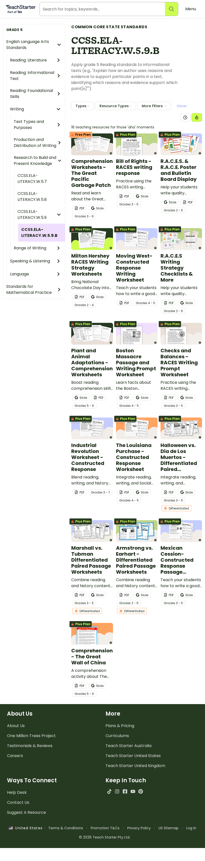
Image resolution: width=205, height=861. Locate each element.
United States (27, 828)
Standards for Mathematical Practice (29, 289)
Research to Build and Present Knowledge (35, 160)
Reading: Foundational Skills (31, 93)
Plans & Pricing (120, 726)
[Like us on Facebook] (125, 791)
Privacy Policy (139, 828)
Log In (191, 828)
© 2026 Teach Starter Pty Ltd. (104, 837)
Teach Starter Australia (129, 746)
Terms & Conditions (65, 828)
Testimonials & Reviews (29, 746)
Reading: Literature (28, 60)
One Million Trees (31, 736)
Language (19, 274)
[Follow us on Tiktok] (109, 791)
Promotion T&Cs (105, 828)
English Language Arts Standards (27, 44)
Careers (15, 756)
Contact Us (18, 802)
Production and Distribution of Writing (35, 142)
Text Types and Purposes (29, 124)
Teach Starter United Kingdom (135, 766)
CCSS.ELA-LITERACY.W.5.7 (32, 178)
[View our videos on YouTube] (133, 791)
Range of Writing (30, 248)
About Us (16, 726)
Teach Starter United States (133, 756)
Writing (17, 109)
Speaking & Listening (30, 261)
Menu (190, 9)
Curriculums (117, 736)
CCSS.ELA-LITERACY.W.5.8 (32, 196)
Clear (181, 105)
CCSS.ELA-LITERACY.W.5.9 (32, 214)
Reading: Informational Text (32, 75)
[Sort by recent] (185, 117)
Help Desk (17, 792)
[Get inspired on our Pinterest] (140, 791)
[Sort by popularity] (197, 117)
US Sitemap (168, 828)
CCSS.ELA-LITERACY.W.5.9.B (39, 232)
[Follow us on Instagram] (117, 791)
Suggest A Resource (26, 812)
